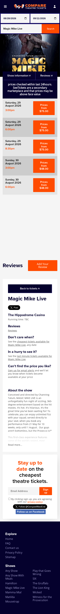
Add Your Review (42, 265)
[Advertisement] (30, 225)
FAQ (7, 543)
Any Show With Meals (14, 577)
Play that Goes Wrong (42, 572)
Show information (18, 75)
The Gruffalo (40, 583)
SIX (34, 578)
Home (9, 539)
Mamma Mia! (13, 592)
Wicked (37, 592)
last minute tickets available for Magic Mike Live (30, 358)
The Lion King (41, 588)
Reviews (12, 330)
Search (50, 28)
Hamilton (11, 583)
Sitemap (10, 557)
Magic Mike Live (15, 588)
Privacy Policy (13, 552)
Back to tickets (29, 288)
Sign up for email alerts (21, 370)
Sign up (45, 491)
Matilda (10, 597)
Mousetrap (12, 601)
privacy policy (35, 501)
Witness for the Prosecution (42, 598)
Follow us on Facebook (30, 511)
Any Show (11, 571)
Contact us (12, 548)
